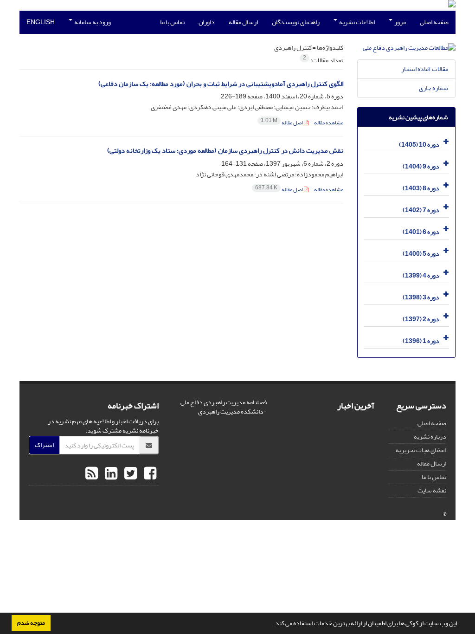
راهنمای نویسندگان (296, 22)
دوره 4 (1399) (421, 275)
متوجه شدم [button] (31, 622)
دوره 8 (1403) (421, 188)
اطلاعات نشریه (356, 22)
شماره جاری (433, 88)
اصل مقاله (282, 122)
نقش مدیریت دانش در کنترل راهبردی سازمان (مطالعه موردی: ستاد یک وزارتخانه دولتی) (225, 150)
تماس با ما (172, 22)
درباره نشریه (430, 436)
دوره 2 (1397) (421, 319)
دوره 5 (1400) (421, 253)
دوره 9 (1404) (421, 166)
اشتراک (44, 445)
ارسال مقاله (243, 22)
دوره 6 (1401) (421, 232)
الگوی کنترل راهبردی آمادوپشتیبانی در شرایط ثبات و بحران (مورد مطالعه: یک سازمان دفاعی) (220, 84)
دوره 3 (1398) (421, 297)
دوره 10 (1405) (419, 144)
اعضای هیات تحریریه (421, 450)
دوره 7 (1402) (421, 210)
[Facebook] (149, 474)
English (40, 22)
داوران (207, 22)
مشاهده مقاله (328, 122)
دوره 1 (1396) (421, 341)
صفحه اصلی (434, 22)
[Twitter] (129, 474)
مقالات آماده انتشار (424, 69)
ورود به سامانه (92, 22)
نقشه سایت (431, 490)
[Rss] (91, 474)
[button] (271, 624)
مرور (399, 22)
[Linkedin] (110, 474)
